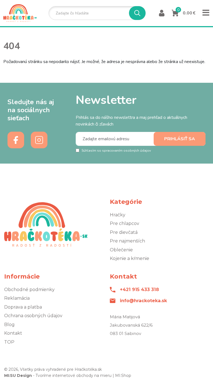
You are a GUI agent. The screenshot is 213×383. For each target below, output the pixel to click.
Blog (9, 324)
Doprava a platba (23, 307)
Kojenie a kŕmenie (129, 258)
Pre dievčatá (124, 232)
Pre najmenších (127, 241)
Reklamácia (17, 298)
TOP (9, 342)
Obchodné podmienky (29, 289)
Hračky (117, 214)
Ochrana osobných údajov (33, 315)
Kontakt (13, 333)
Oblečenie (121, 249)
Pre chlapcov (124, 223)
